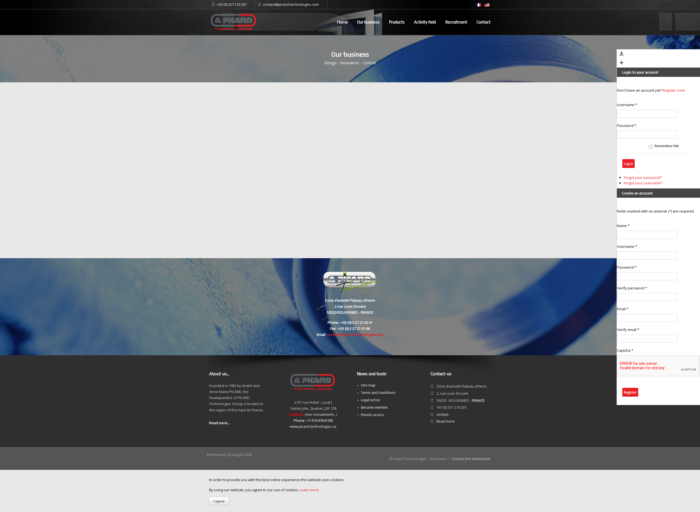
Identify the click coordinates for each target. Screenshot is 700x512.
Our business (368, 22)
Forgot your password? (643, 177)
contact (442, 414)
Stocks (444, 155)
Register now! (674, 90)
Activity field (425, 22)
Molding (444, 131)
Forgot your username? (643, 183)
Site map (368, 385)
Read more (445, 421)
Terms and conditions (378, 393)
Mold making (455, 138)
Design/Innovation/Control (459, 117)
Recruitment (456, 22)
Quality (444, 162)
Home (342, 22)
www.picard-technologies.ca (313, 426)
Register (630, 392)
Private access (372, 415)
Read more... (219, 422)
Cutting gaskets (451, 148)
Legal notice (370, 400)
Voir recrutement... (321, 414)
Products (397, 22)
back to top (217, 243)
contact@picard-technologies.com (356, 334)
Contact (484, 22)
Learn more (309, 489)
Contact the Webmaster (471, 458)
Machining (447, 124)
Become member (374, 407)
